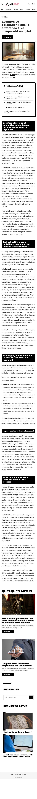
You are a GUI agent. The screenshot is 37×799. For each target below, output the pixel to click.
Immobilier (7, 37)
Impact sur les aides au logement (15, 107)
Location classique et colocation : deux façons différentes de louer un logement (18, 92)
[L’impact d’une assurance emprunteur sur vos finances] (18, 649)
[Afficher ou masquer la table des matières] (28, 86)
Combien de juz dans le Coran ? (17, 732)
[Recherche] (29, 4)
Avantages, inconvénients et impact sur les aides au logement (18, 102)
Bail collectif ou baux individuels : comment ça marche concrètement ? (18, 97)
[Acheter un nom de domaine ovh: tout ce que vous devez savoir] (18, 743)
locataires (14, 137)
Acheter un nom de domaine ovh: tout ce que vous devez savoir (18, 755)
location (12, 75)
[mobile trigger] (3, 4)
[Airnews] (12, 4)
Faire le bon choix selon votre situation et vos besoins (17, 112)
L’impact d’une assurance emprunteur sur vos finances (17, 665)
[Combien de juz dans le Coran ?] (18, 721)
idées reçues (11, 77)
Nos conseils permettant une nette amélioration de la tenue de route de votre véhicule (18, 620)
